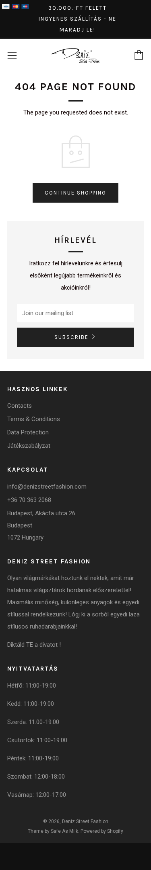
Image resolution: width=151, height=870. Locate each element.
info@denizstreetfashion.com (47, 486)
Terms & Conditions (33, 419)
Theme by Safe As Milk (53, 831)
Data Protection (28, 432)
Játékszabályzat (28, 445)
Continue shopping (75, 193)
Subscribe (71, 337)
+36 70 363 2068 (29, 500)
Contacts (19, 405)
